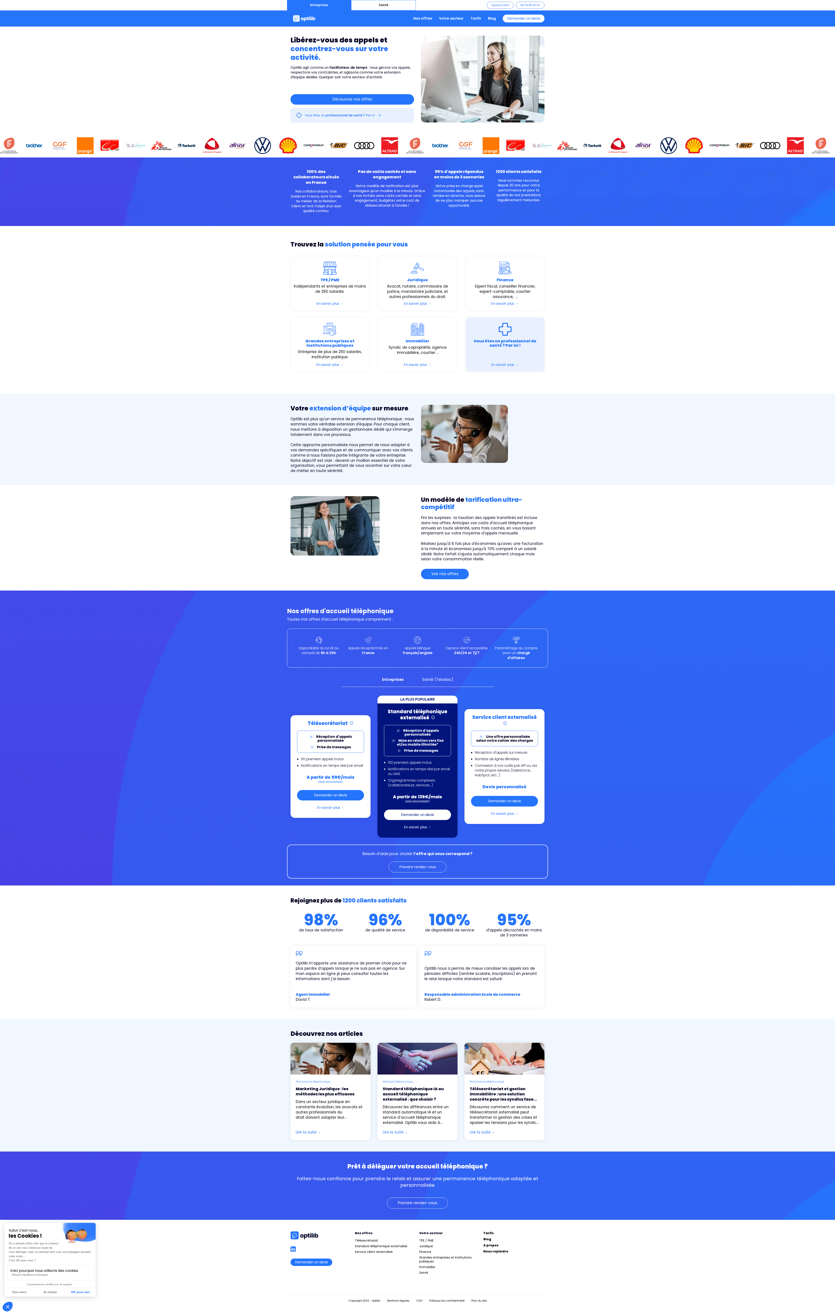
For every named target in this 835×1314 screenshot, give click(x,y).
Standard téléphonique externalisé (381, 1246)
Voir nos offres (444, 573)
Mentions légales (398, 1300)
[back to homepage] (304, 18)
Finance (425, 1252)
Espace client (500, 5)
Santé (383, 5)
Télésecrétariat (366, 1240)
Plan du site (479, 1300)
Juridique (426, 1246)
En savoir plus (328, 807)
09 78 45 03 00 (530, 5)
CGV (419, 1300)
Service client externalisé (374, 1252)
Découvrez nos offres (352, 99)
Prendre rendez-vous (417, 866)
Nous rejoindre (495, 1251)
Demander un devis (523, 18)
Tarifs (476, 18)
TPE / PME (426, 1240)
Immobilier (427, 1267)
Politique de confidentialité (446, 1300)
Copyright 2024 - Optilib (364, 1300)
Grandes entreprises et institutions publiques (445, 1259)
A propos (490, 1245)
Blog (492, 18)
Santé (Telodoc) (437, 679)
